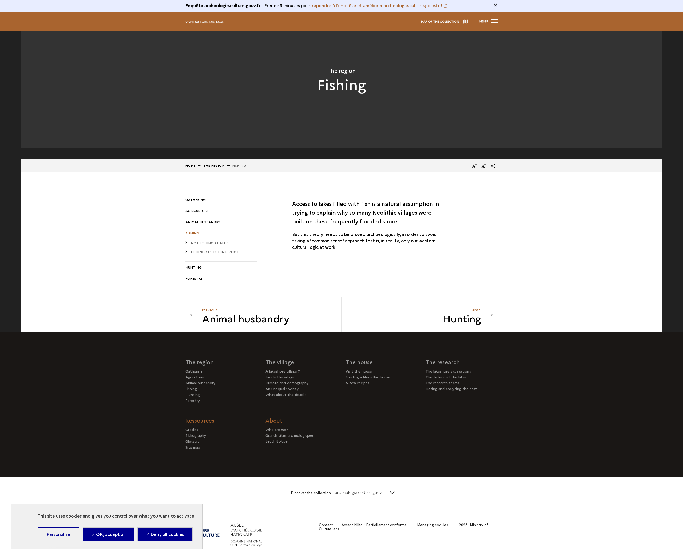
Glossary (192, 441)
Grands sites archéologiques (289, 435)
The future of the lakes (446, 376)
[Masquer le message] (495, 5)
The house (359, 362)
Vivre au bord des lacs (204, 22)
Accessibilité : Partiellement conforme (374, 524)
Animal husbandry (202, 221)
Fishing (192, 233)
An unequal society (282, 388)
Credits (191, 429)
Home (190, 165)
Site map (192, 447)
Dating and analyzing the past (451, 388)
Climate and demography (286, 382)
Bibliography (195, 435)
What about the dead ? (286, 394)
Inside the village (280, 376)
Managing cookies (432, 525)
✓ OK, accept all (108, 534)
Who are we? (276, 429)
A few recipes (357, 382)
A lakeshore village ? (282, 371)
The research (443, 362)
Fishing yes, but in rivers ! (214, 251)
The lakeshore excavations (448, 371)
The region (199, 362)
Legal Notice (276, 441)
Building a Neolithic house (368, 376)
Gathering (195, 199)
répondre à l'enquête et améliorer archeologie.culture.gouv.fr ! (377, 5)
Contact (326, 524)
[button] (493, 166)
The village (279, 362)
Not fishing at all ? (209, 243)
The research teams (442, 382)
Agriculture (196, 210)
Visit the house (359, 371)
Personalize (58, 534)
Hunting (193, 267)
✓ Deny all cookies (165, 534)
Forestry (194, 278)
